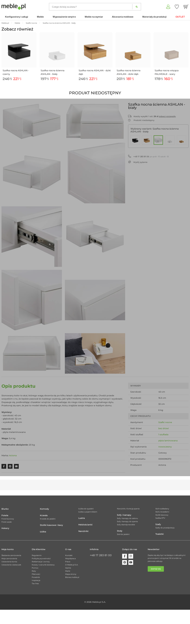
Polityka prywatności (41, 558)
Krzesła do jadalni (47, 519)
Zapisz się (156, 569)
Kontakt (68, 555)
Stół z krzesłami (162, 512)
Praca (67, 561)
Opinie (68, 568)
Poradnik (36, 577)
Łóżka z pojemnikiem (87, 512)
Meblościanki (85, 524)
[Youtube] (130, 562)
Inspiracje (36, 580)
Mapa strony (70, 574)
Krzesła (44, 515)
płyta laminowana (168, 440)
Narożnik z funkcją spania (128, 509)
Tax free (35, 583)
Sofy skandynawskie (126, 524)
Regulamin (37, 555)
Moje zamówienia (9, 558)
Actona (13, 455)
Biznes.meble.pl (72, 577)
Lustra (81, 518)
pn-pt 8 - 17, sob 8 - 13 (151, 156)
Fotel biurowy (7, 519)
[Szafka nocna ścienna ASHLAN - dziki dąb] (181, 140)
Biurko (5, 509)
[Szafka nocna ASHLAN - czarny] (135, 140)
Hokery (5, 528)
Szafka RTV (160, 518)
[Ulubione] (177, 6)
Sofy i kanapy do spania (127, 521)
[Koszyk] (186, 6)
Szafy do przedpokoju (165, 528)
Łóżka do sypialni (86, 509)
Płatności (36, 574)
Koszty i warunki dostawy (43, 565)
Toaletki (159, 534)
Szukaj (136, 6)
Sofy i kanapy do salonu (127, 518)
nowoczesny (165, 446)
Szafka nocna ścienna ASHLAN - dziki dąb (128, 72)
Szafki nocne (165, 422)
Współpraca (70, 558)
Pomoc (35, 568)
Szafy (158, 524)
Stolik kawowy (161, 515)
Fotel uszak (6, 522)
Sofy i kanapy (124, 515)
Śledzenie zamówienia (11, 555)
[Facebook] (124, 556)
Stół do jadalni (123, 534)
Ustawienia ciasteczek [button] (11, 565)
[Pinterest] (124, 562)
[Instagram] (130, 556)
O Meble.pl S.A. (71, 565)
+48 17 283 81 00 (101, 555)
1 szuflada (163, 434)
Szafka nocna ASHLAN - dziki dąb (95, 72)
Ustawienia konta (9, 561)
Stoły (119, 531)
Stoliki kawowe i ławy (51, 525)
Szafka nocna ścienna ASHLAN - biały (52, 72)
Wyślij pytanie (140, 162)
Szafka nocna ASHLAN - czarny (16, 72)
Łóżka (43, 531)
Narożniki (83, 531)
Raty (34, 571)
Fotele (4, 515)
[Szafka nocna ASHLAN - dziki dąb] (146, 140)
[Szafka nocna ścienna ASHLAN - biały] (158, 140)
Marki (67, 571)
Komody (44, 509)
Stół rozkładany (162, 509)
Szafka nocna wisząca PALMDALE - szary (167, 72)
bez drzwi (163, 428)
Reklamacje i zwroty (41, 561)
